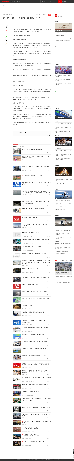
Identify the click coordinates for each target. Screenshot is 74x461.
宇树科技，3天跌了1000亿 (60, 209)
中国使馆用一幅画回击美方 (29, 305)
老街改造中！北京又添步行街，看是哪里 (34, 175)
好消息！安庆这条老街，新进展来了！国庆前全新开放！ (36, 166)
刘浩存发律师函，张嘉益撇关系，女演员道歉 (64, 176)
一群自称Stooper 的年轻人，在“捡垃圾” (32, 246)
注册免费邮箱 (64, 1)
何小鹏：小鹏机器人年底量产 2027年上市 (63, 206)
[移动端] (42, 1)
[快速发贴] (6, 27)
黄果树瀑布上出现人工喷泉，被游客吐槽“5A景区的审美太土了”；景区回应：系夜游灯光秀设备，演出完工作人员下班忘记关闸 (36, 262)
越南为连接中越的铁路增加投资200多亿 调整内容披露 (35, 298)
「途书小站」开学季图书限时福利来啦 (31, 391)
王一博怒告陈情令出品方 (60, 183)
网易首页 (11, 1)
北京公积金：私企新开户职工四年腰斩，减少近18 (64, 38)
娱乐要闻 (57, 165)
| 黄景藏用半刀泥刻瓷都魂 (61, 251)
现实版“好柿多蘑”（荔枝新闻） (32, 428)
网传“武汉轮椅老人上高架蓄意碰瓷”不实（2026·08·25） (36, 407)
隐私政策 (43, 459)
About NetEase (25, 459)
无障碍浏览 (18, 1)
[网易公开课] (46, 1)
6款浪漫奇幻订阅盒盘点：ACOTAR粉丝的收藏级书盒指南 (36, 378)
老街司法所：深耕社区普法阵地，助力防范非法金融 (35, 384)
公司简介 (30, 459)
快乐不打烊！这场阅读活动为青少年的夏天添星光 (34, 355)
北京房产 (57, 21)
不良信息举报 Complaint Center (50, 459)
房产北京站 (49, 135)
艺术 (56, 260)
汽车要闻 (57, 215)
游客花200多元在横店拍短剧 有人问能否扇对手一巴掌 (35, 277)
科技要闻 (57, 189)
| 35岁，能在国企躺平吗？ (60, 253)
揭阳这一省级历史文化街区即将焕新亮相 (32, 149)
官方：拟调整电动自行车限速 (29, 217)
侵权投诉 (60, 459)
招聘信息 (36, 459)
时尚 (63, 260)
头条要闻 (57, 64)
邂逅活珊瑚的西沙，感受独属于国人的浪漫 (63, 282)
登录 (59, 1)
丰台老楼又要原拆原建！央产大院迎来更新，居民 (64, 32)
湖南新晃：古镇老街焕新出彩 (31, 435)
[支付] (53, 1)
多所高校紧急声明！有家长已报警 (30, 232)
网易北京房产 (8, 14)
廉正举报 (57, 459)
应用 (14, 1)
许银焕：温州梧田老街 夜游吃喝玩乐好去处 (35, 442)
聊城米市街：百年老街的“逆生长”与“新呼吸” (33, 208)
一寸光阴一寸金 (22, 132)
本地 (59, 260)
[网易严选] (50, 1)
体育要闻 (57, 135)
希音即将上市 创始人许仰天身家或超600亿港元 (34, 253)
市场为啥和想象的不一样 (60, 35)
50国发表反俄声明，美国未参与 (30, 284)
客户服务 (40, 459)
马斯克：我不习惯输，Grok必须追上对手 (63, 200)
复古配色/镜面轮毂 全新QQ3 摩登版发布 (63, 230)
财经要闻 (57, 108)
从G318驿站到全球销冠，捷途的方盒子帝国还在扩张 (35, 239)
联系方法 (33, 459)
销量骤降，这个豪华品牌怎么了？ (30, 268)
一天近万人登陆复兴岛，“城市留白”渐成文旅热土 (34, 348)
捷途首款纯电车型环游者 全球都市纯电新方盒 (35, 341)
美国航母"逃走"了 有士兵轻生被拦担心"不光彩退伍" (35, 291)
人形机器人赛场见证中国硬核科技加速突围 (33, 312)
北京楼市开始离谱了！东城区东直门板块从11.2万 (64, 40)
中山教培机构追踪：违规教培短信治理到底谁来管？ (35, 327)
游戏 (66, 260)
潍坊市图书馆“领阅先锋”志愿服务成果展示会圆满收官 (35, 364)
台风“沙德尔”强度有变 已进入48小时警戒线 (33, 334)
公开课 (70, 260)
